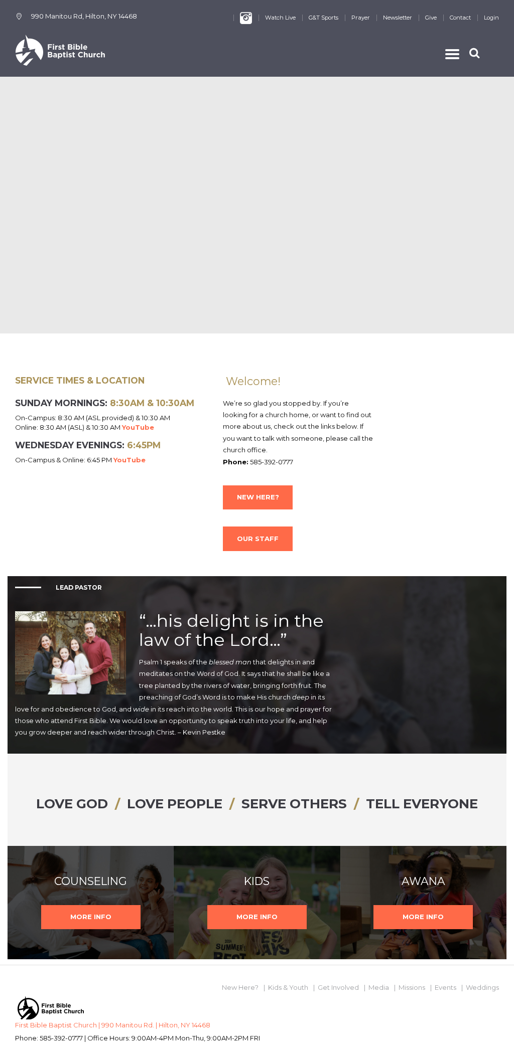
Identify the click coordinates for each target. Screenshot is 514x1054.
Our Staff (258, 539)
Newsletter (397, 17)
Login (491, 17)
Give (431, 17)
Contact (460, 17)
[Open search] (475, 53)
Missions (412, 987)
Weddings (482, 987)
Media (378, 987)
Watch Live (280, 17)
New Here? (258, 497)
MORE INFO (90, 917)
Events (445, 987)
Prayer (360, 17)
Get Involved (338, 987)
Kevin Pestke (204, 732)
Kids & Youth (288, 987)
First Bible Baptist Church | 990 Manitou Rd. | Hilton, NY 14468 (112, 1025)
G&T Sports (323, 17)
